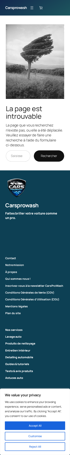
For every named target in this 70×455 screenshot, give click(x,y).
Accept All (35, 425)
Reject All (35, 446)
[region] (35, 422)
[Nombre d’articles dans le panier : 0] (41, 8)
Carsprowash (16, 7)
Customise (35, 436)
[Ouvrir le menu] (32, 7)
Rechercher (49, 156)
